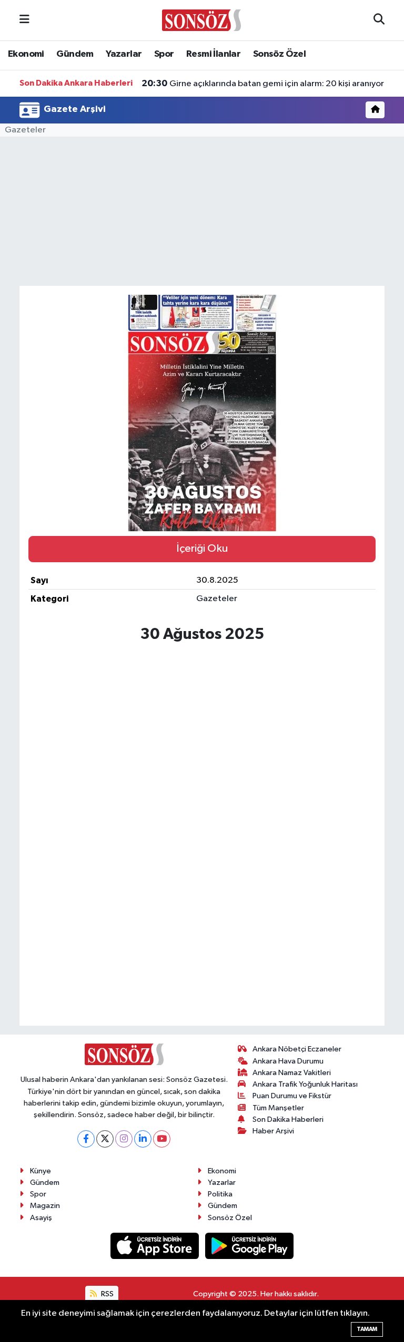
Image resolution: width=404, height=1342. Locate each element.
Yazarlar (124, 54)
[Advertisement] (202, 878)
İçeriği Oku (202, 548)
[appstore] (155, 1245)
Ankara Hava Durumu (288, 1061)
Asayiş (41, 1218)
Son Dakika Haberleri (288, 1119)
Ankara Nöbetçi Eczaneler (296, 1049)
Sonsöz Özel (279, 54)
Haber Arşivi (273, 1131)
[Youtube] (161, 1139)
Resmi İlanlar (213, 54)
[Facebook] (86, 1139)
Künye (40, 1171)
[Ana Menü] (24, 20)
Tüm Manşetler (278, 1108)
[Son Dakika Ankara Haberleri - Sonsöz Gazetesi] (201, 19)
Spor (164, 54)
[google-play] (249, 1245)
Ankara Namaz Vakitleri (291, 1073)
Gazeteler (25, 130)
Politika (220, 1194)
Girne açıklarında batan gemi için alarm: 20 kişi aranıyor (263, 83)
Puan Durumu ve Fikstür (291, 1096)
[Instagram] (124, 1139)
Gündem (74, 54)
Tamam (367, 1329)
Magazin (45, 1206)
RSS (106, 1294)
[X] (105, 1139)
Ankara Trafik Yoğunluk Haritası (305, 1084)
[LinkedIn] (143, 1139)
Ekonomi (26, 54)
